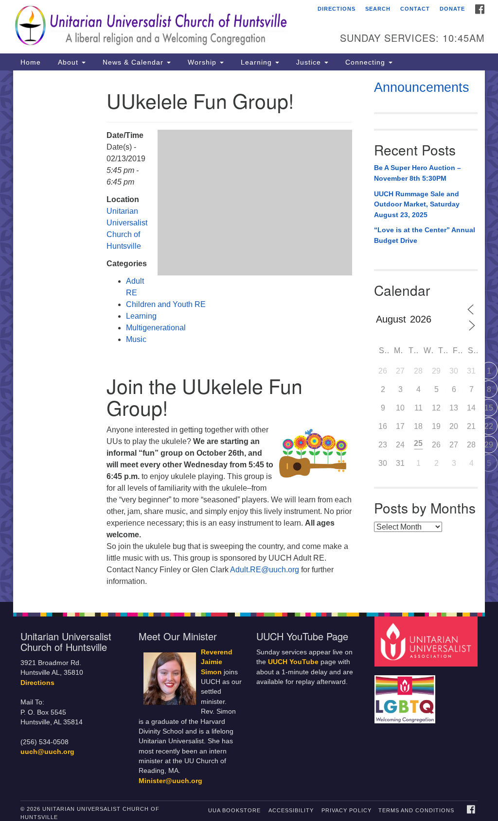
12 (436, 408)
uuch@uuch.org (47, 751)
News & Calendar (133, 62)
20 (453, 426)
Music (136, 339)
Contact (415, 9)
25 (418, 443)
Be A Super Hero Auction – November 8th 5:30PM (417, 173)
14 (471, 408)
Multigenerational (156, 328)
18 (418, 426)
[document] (249, 336)
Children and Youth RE (166, 304)
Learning (256, 62)
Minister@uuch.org (170, 781)
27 (400, 371)
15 (488, 408)
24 (400, 445)
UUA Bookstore (234, 810)
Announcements (421, 87)
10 (400, 408)
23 (382, 445)
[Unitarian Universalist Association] (427, 641)
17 (400, 426)
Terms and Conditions (416, 810)
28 (418, 371)
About (68, 62)
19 (436, 426)
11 (418, 408)
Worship (202, 62)
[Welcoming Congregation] (406, 694)
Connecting (365, 62)
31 (471, 371)
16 (382, 426)
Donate (452, 9)
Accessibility (291, 810)
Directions (337, 9)
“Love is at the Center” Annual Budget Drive (424, 235)
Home (30, 62)
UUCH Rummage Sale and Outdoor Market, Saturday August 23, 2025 (417, 204)
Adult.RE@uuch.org (265, 569)
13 (453, 408)
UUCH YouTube (293, 662)
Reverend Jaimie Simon (216, 662)
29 (436, 371)
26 (382, 371)
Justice (308, 62)
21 (471, 426)
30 (453, 371)
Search (378, 9)
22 (488, 426)
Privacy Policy (346, 810)
